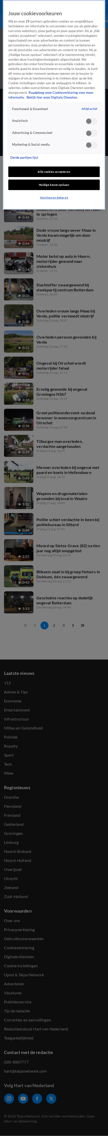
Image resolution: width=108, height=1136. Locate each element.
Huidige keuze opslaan (54, 184)
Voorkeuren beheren (54, 197)
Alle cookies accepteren (54, 171)
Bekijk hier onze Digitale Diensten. (52, 97)
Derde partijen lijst (24, 157)
